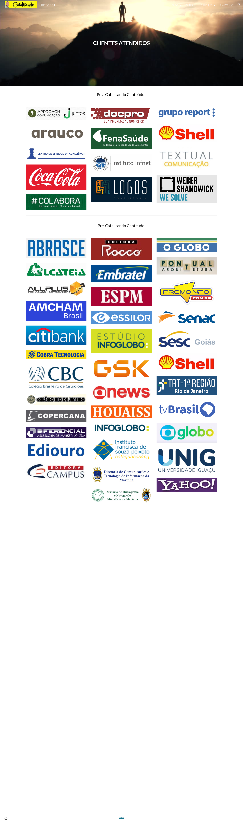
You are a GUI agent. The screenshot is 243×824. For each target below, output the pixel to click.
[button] (239, 5)
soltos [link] (189, 4)
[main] (121, 43)
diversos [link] (225, 4)
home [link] (175, 4)
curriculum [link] (206, 4)
